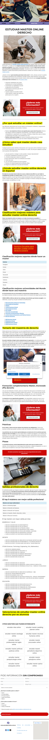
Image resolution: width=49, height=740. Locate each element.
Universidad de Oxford (11, 308)
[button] (41, 363)
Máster (3, 698)
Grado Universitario (6, 697)
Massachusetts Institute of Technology (15, 302)
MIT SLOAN (8, 310)
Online (3, 703)
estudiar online (23, 79)
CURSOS (12, 23)
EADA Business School (11, 324)
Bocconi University (10, 316)
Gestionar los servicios (12, 371)
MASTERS (34, 23)
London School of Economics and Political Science (18, 315)
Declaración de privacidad (24, 376)
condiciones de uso (27, 709)
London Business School (11, 307)
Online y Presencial (6, 706)
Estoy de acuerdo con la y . (16, 709)
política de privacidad (17, 709)
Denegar (24, 374)
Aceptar (13, 374)
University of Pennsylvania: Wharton (14, 313)
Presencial (4, 705)
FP (43, 23)
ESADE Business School (11, 322)
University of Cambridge (11, 311)
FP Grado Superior (6, 695)
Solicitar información (6, 714)
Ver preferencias (36, 374)
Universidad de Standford (11, 304)
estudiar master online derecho (20, 64)
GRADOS (23, 23)
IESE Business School (10, 319)
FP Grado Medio (5, 694)
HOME (4, 23)
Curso (3, 692)
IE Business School (10, 321)
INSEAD (7, 305)
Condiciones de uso (22, 730)
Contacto (19, 733)
